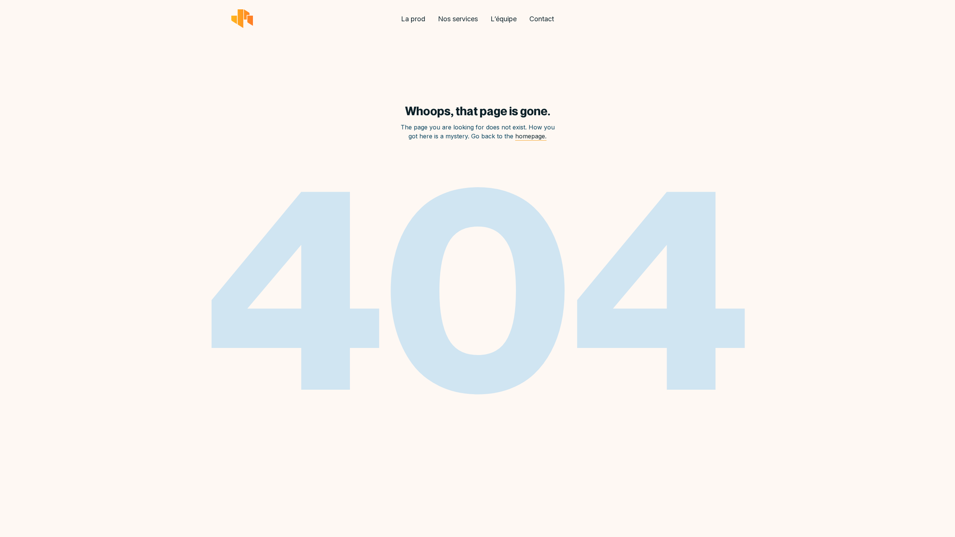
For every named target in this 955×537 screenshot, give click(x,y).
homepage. (531, 136)
